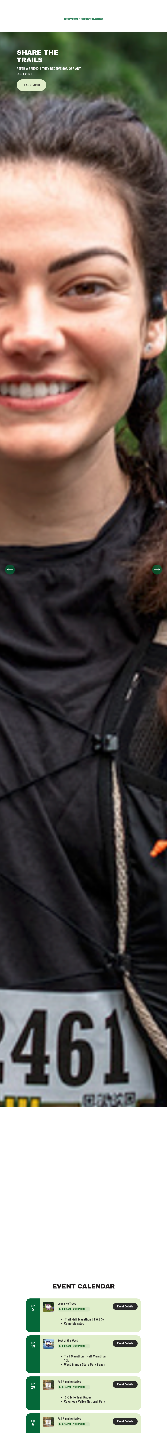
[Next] (157, 570)
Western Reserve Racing (83, 19)
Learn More (32, 85)
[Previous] (10, 570)
